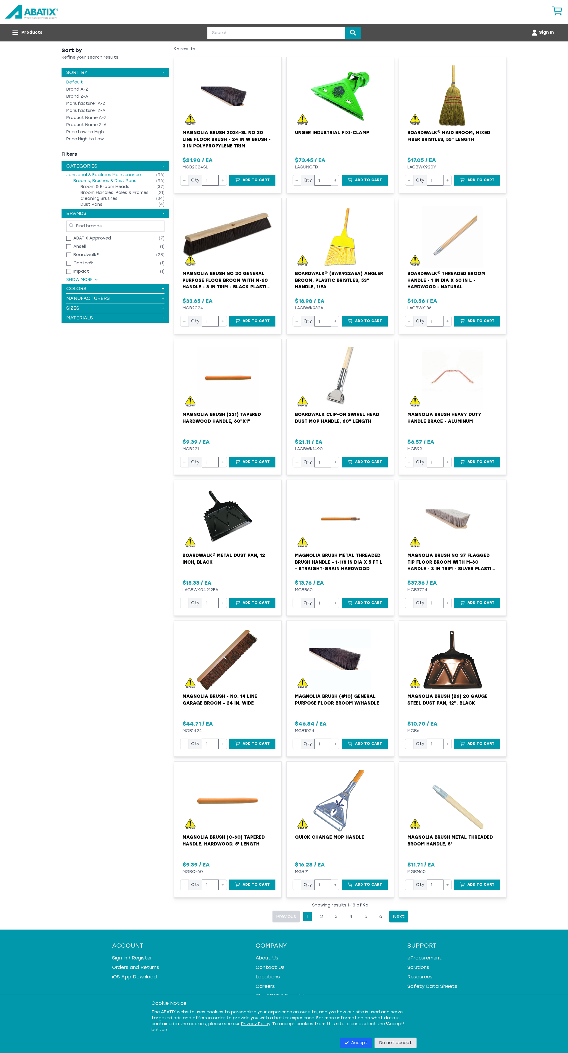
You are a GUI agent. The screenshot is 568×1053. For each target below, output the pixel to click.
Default (74, 82)
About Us (267, 958)
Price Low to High (85, 131)
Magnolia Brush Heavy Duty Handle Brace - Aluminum (444, 418)
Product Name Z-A (86, 124)
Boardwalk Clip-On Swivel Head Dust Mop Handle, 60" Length (337, 418)
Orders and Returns (135, 967)
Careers (265, 986)
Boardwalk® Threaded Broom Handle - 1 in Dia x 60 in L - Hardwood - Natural (446, 280)
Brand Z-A (77, 96)
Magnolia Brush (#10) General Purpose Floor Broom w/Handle (337, 700)
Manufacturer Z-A (85, 110)
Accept (359, 1042)
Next (399, 916)
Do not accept (395, 1042)
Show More (79, 279)
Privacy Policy (255, 1023)
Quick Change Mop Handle (329, 837)
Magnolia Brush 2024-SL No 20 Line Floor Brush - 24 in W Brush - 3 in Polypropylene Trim (227, 139)
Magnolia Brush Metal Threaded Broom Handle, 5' (450, 841)
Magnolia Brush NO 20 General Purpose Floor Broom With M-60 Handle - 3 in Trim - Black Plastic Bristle (226, 280)
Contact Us (270, 967)
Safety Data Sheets (432, 986)
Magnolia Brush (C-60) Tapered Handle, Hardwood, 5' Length (224, 841)
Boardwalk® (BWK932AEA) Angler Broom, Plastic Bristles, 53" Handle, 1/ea (339, 280)
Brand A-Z (77, 89)
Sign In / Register (132, 958)
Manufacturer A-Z (85, 103)
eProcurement (424, 958)
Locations (268, 977)
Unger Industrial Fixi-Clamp (332, 132)
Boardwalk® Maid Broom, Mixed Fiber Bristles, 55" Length (448, 136)
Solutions (418, 967)
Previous (286, 916)
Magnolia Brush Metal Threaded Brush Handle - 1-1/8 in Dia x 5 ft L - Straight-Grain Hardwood (339, 562)
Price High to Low (85, 139)
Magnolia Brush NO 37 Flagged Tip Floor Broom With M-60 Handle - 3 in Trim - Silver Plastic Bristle (451, 562)
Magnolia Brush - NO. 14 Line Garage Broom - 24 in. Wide (220, 700)
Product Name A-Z (86, 117)
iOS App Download (134, 977)
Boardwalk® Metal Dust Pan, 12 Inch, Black (224, 559)
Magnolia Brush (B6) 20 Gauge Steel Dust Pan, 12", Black (447, 700)
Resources (420, 977)
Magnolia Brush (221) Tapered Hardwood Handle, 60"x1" (222, 418)
